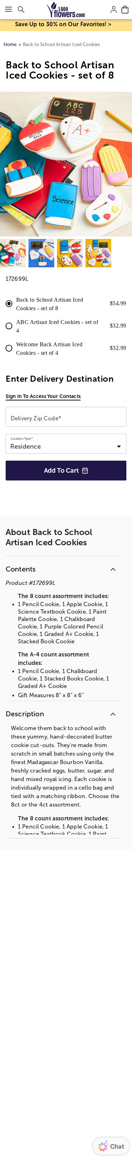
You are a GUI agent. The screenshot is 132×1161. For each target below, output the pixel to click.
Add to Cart (61, 470)
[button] (63, 567)
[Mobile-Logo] (66, 9)
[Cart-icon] (125, 9)
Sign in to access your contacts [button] (43, 396)
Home (10, 44)
